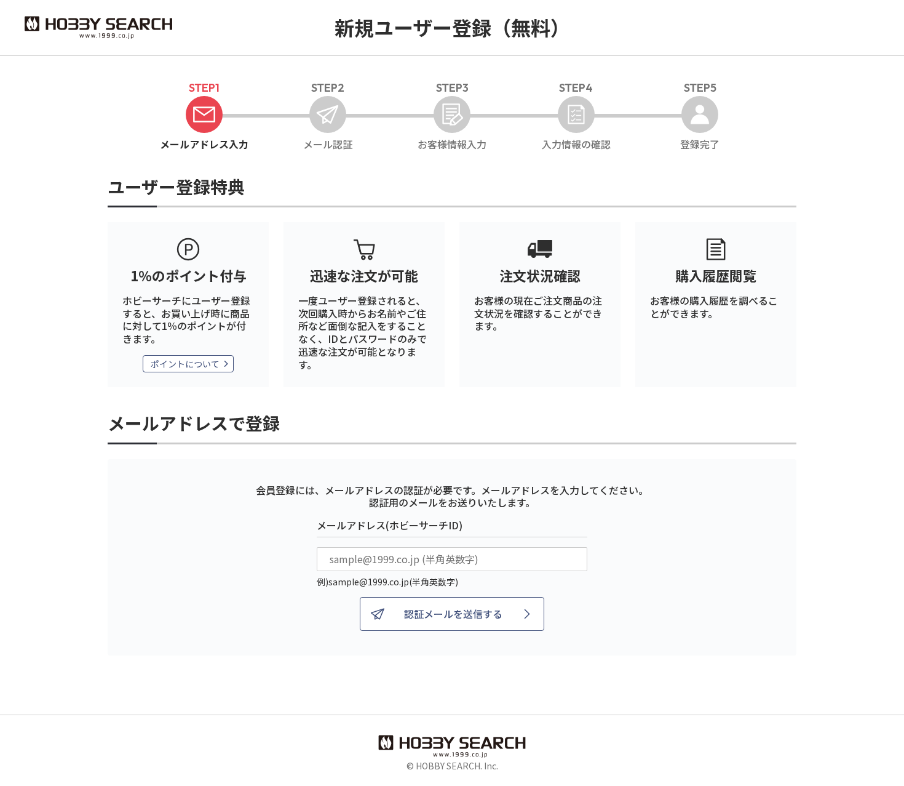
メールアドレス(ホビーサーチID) (389, 525)
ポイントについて (185, 364)
